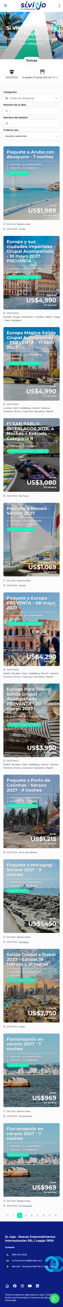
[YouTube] (30, 1286)
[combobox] (31, 123)
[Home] (7, 1286)
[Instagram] (22, 1286)
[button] (31, 136)
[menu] (59, 6)
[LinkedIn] (37, 1286)
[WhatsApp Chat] (55, 1298)
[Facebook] (15, 1286)
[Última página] (55, 1215)
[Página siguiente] (49, 1215)
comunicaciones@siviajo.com (27, 1260)
